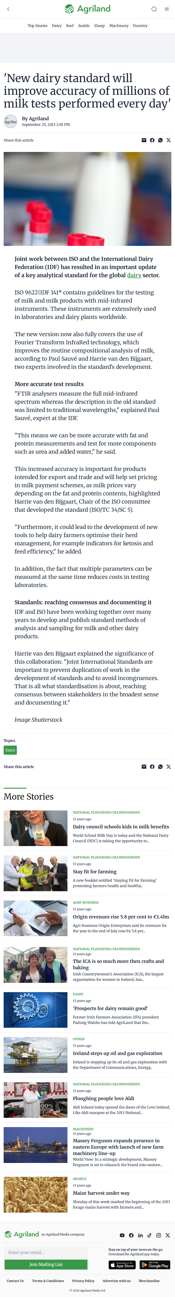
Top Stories (37, 25)
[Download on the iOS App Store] (122, 1265)
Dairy (57, 25)
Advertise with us (117, 1281)
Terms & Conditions (48, 1281)
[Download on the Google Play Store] (154, 1265)
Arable (84, 25)
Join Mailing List (46, 1264)
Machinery (119, 25)
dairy (134, 275)
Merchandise (149, 1281)
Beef (70, 25)
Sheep (99, 25)
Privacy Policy (83, 1281)
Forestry (140, 25)
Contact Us (15, 1281)
